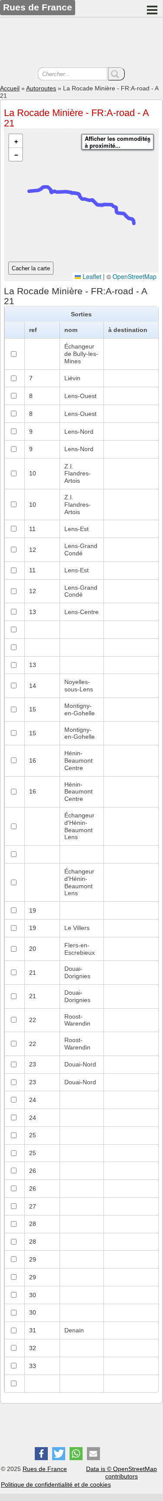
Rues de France (45, 1468)
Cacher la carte (31, 268)
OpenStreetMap (134, 276)
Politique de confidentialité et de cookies (56, 1484)
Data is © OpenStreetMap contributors (121, 1472)
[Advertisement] (81, 43)
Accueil (10, 88)
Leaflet (91, 276)
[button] (15, 141)
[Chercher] (116, 73)
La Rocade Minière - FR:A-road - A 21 (76, 118)
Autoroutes (41, 88)
